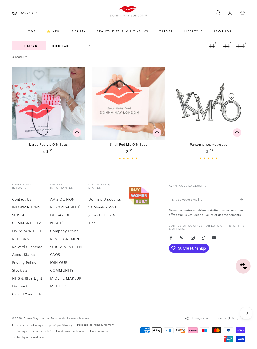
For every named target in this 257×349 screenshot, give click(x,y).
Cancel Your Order (28, 294)
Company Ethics (64, 231)
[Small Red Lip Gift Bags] (128, 103)
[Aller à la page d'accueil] (129, 13)
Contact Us (22, 199)
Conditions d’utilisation (71, 331)
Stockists (20, 270)
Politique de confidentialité (34, 331)
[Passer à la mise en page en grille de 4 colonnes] (240, 45)
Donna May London (36, 318)
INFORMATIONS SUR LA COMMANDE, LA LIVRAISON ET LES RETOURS (28, 223)
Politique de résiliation (31, 337)
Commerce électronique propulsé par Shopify (42, 325)
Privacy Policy (24, 263)
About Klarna (23, 255)
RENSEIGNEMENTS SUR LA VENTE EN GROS (67, 247)
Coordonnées (99, 331)
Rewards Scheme (27, 247)
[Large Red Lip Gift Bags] (48, 103)
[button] (218, 13)
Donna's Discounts (104, 199)
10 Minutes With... (104, 207)
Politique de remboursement (95, 324)
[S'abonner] (242, 199)
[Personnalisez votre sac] (208, 103)
